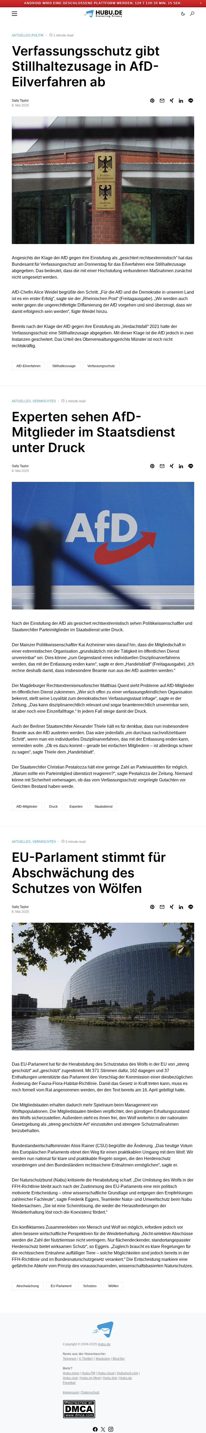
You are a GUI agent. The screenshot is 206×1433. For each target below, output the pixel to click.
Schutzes (90, 1286)
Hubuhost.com (127, 1373)
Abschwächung (27, 1286)
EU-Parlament (61, 1286)
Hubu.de (104, 1344)
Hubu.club (70, 1378)
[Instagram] (110, 1429)
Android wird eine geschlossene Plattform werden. (79, 3)
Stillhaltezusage (64, 366)
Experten (76, 806)
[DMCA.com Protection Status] (79, 1408)
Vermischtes (44, 401)
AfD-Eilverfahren (28, 366)
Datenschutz (90, 1392)
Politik (38, 35)
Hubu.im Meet (90, 1378)
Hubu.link (110, 1378)
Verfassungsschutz (101, 366)
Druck (53, 806)
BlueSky (119, 1359)
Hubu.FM (88, 1373)
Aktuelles (21, 35)
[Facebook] (95, 1429)
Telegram (69, 1359)
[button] (14, 14)
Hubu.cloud (106, 1373)
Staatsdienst (103, 806)
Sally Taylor (20, 100)
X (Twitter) (86, 1359)
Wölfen (113, 1286)
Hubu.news (71, 1373)
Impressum (71, 1392)
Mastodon (103, 1359)
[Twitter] (103, 1429)
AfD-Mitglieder (26, 806)
